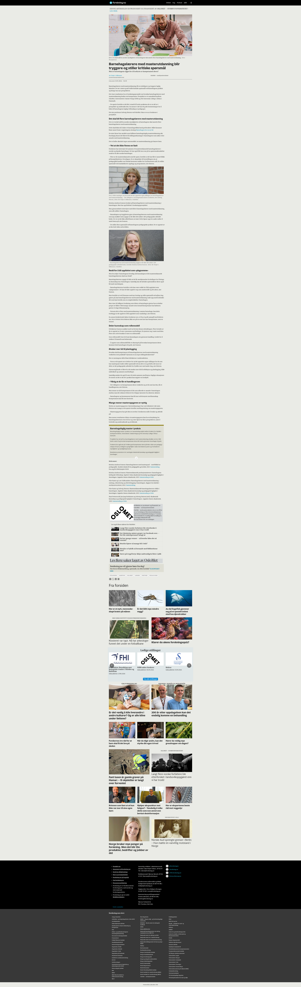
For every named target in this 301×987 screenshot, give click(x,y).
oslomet (130, 575)
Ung (173, 3)
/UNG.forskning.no (175, 873)
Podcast (179, 3)
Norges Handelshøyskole (146, 954)
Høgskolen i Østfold (117, 949)
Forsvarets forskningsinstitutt (119, 935)
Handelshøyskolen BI (117, 942)
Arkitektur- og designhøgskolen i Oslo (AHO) (123, 919)
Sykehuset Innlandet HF (175, 946)
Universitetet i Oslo (173, 962)
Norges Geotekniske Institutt (147, 952)
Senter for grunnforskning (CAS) (177, 931)
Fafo (113, 929)
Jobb (185, 3)
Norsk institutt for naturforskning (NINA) (150, 972)
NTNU (141, 927)
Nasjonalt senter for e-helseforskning (149, 937)
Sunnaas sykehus (173, 944)
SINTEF (171, 929)
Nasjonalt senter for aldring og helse (149, 935)
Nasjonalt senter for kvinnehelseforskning (151, 939)
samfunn (122, 575)
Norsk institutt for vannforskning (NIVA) (150, 974)
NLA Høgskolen (144, 916)
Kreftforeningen (116, 962)
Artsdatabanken (116, 921)
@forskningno (174, 866)
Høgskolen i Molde (116, 946)
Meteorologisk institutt (118, 968)
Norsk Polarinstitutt (145, 963)
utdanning (113, 575)
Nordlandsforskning (145, 950)
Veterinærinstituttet (174, 973)
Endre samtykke (118, 907)
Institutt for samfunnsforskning (120, 957)
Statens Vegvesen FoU (174, 940)
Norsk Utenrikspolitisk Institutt (148, 970)
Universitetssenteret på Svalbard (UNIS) (179, 968)
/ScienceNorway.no (175, 876)
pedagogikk (153, 575)
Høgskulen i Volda (116, 951)
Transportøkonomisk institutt (176, 951)
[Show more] (136, 458)
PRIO (170, 919)
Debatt (168, 3)
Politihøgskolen (173, 916)
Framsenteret (115, 938)
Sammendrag (155, 467)
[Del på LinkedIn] (115, 579)
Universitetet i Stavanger (175, 964)
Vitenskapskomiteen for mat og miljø (178, 977)
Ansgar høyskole (116, 916)
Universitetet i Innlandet (175, 960)
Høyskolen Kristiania (117, 955)
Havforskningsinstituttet (118, 944)
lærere (137, 575)
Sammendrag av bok (146, 477)
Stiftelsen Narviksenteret (175, 942)
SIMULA (171, 927)
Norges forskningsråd (146, 956)
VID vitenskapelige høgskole (176, 975)
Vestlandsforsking (173, 971)
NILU (113, 978)
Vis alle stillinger (150, 679)
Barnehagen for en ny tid (144, 130)
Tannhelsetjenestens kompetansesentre (179, 949)
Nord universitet (144, 948)
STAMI (170, 938)
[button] (112, 665)
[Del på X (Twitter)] (113, 579)
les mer (113, 11)
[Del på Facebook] (110, 579)
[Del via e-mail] (118, 579)
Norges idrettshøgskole (146, 961)
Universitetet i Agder (174, 955)
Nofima (142, 945)
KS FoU (113, 960)
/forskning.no (173, 869)
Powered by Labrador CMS (150, 984)
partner (144, 575)
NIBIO (113, 972)
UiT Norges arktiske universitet (177, 953)
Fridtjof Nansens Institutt (118, 940)
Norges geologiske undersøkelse (148, 959)
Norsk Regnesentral (145, 965)
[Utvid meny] (191, 2)
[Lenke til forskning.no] (136, 2)
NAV (113, 970)
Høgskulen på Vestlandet (118, 953)
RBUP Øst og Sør (173, 921)
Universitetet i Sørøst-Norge (176, 966)
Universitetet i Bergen (174, 957)
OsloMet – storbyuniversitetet (147, 976)
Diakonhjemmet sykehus (118, 923)
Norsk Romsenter (144, 967)
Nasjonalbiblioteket (145, 929)
